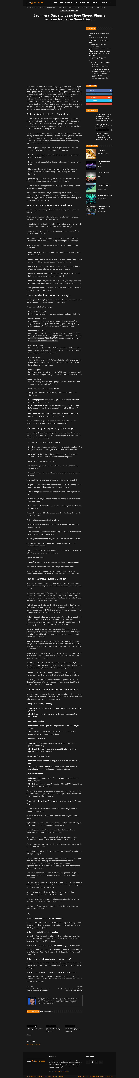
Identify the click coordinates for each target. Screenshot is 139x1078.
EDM (100, 176)
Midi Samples (102, 189)
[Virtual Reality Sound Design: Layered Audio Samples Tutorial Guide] (90, 137)
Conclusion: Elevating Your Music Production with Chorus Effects (97, 58)
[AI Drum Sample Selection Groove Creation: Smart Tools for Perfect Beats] (90, 118)
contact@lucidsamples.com (62, 1071)
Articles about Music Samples (102, 120)
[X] (96, 1062)
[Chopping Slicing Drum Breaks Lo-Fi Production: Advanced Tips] (35, 1021)
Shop (79, 1076)
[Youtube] (101, 1062)
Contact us (109, 1076)
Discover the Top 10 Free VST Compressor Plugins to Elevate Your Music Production (38, 989)
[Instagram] (92, 1062)
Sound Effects (102, 198)
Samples (82, 3)
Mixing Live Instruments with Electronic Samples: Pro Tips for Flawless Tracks (72, 1030)
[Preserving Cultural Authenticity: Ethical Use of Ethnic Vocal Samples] (90, 127)
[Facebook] (88, 1062)
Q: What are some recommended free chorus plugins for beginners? (101, 70)
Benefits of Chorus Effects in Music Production (98, 38)
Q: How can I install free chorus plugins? (100, 67)
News (75, 3)
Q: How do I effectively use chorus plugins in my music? (101, 74)
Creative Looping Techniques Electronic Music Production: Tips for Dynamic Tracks (54, 1030)
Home (29, 7)
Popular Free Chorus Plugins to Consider (99, 51)
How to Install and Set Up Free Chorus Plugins (99, 41)
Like (110, 90)
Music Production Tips (40, 7)
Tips (88, 3)
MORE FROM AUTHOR (46, 1011)
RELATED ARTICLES (33, 1011)
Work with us (100, 1076)
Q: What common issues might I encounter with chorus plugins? (100, 77)
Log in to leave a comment (33, 1044)
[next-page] (30, 1035)
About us (85, 1076)
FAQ (90, 60)
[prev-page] (28, 1035)
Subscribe (108, 104)
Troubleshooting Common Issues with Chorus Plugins (99, 54)
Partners (92, 1076)
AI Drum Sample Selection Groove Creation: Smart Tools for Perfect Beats (103, 116)
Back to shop (58, 3)
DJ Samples (104, 3)
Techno (101, 166)
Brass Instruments (104, 153)
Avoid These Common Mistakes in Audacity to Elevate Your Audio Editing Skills (70, 989)
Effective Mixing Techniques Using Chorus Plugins (99, 49)
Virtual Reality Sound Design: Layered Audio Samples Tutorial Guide (103, 135)
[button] (110, 3)
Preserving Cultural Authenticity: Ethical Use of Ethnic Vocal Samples (104, 126)
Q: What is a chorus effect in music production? (101, 63)
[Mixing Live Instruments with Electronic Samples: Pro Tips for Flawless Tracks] (74, 1021)
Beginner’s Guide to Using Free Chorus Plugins (99, 34)
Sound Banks (102, 211)
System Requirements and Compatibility (99, 45)
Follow (109, 93)
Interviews (95, 3)
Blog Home (68, 3)
